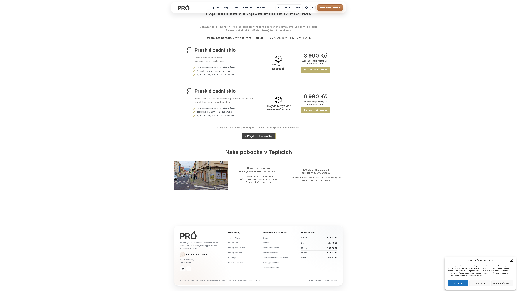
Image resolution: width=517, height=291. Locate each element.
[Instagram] (182, 268)
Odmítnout (480, 283)
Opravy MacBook (235, 253)
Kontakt (266, 243)
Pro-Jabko (295, 26)
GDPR (311, 280)
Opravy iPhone (234, 238)
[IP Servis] (188, 235)
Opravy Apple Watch (236, 248)
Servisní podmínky (270, 253)
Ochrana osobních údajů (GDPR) (275, 258)
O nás (265, 238)
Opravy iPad (233, 243)
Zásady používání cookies (273, 262)
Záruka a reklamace (271, 248)
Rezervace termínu (330, 7)
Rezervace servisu (235, 262)
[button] (511, 260)
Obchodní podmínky (271, 267)
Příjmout (458, 283)
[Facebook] (188, 268)
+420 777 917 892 (290, 7)
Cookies (318, 280)
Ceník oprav (233, 258)
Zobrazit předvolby (502, 283)
